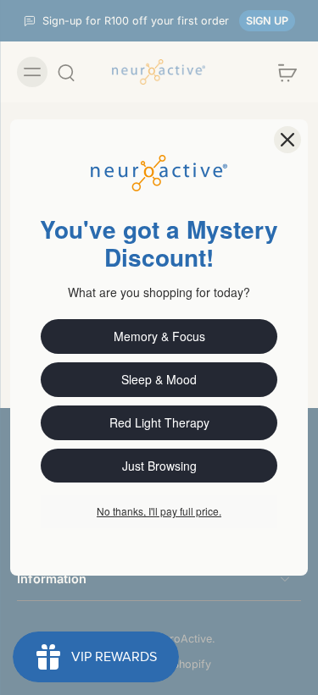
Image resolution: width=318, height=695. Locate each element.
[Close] (287, 139)
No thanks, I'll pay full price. (159, 511)
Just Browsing (159, 465)
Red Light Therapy (159, 422)
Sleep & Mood (159, 379)
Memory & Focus (159, 336)
